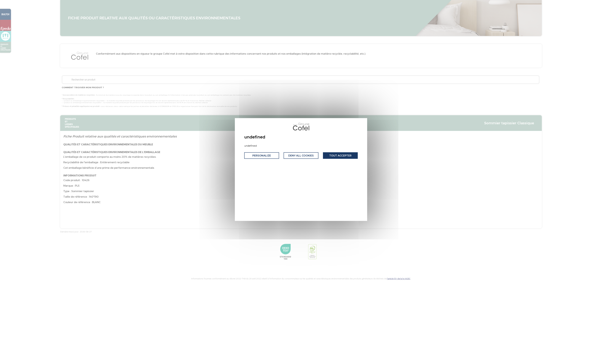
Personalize (261, 155)
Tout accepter (340, 155)
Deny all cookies (301, 155)
